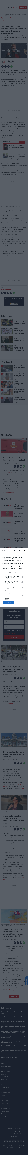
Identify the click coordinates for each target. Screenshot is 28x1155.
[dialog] (14, 577)
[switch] (22, 577)
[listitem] (14, 573)
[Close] (25, 551)
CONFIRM (8, 602)
